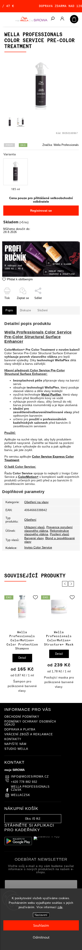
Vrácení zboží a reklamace (28, 734)
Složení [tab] (42, 310)
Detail (22, 657)
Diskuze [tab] (25, 310)
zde (60, 907)
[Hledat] (52, 19)
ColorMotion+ (28, 477)
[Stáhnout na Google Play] (18, 841)
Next (72, 583)
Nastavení (41, 915)
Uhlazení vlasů (34, 527)
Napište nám (15, 744)
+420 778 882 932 (24, 781)
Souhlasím (41, 925)
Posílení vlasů (59, 534)
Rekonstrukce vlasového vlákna (46, 532)
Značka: (60, 145)
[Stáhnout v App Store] (47, 841)
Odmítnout (41, 937)
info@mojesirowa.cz (30, 776)
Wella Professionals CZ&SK (30, 788)
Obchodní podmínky (21, 716)
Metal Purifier (51, 394)
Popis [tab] (9, 310)
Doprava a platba (19, 729)
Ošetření (30, 519)
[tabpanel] (22, 643)
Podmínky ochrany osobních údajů (30, 723)
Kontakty (12, 739)
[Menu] (6, 18)
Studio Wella (16, 748)
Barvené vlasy (34, 538)
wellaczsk (20, 795)
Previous (66, 583)
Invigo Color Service (38, 547)
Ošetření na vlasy (36, 502)
